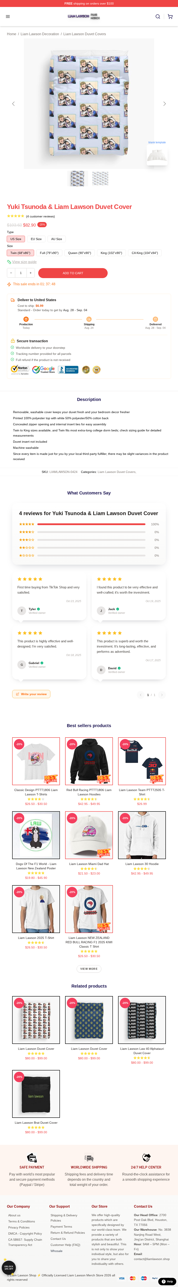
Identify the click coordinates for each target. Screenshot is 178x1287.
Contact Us (58, 1238)
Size (10, 246)
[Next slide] (164, 103)
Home (11, 34)
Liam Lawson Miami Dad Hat (89, 864)
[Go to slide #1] (77, 178)
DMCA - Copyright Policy (25, 1233)
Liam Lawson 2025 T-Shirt (36, 938)
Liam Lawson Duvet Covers (84, 34)
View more (89, 968)
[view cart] (170, 16)
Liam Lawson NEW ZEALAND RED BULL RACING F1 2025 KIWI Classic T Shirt (89, 942)
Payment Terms (61, 1226)
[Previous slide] (13, 103)
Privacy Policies (19, 1227)
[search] (157, 16)
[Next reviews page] (162, 695)
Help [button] (170, 1281)
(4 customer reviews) (40, 216)
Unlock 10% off (8, 1267)
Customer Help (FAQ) (65, 1245)
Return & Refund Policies (68, 1232)
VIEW (36, 781)
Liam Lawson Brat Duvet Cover (36, 1122)
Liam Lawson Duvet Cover (36, 1048)
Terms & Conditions (21, 1221)
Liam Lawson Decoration (40, 34)
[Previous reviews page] (141, 695)
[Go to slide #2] (100, 178)
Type (10, 232)
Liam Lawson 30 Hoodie (142, 864)
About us (14, 1215)
